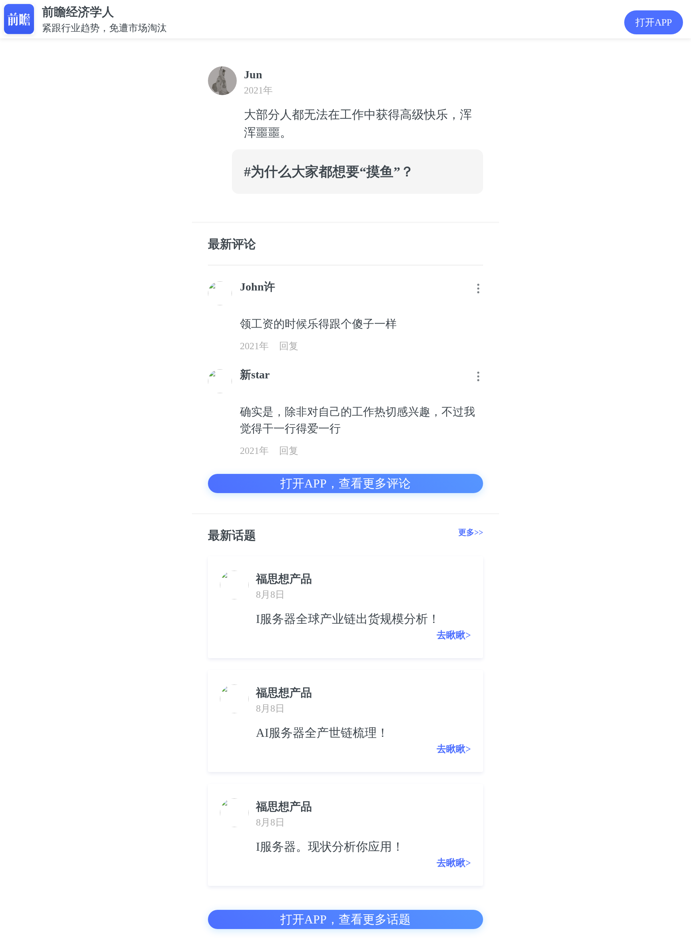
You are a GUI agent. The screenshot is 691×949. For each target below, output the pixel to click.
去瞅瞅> (454, 635)
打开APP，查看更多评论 (345, 483)
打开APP (653, 22)
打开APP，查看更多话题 (345, 919)
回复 (288, 346)
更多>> (470, 532)
